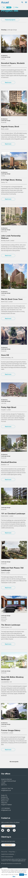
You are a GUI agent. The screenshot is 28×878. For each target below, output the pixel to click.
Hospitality (3, 620)
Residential (3, 122)
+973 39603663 (5, 808)
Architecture (4, 55)
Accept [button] (21, 874)
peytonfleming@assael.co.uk (19, 860)
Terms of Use (4, 851)
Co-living (3, 59)
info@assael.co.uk (6, 790)
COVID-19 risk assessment (7, 856)
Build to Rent (4, 231)
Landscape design (5, 57)
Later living (3, 403)
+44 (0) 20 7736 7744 (7, 788)
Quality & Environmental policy (7, 854)
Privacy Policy (12, 851)
